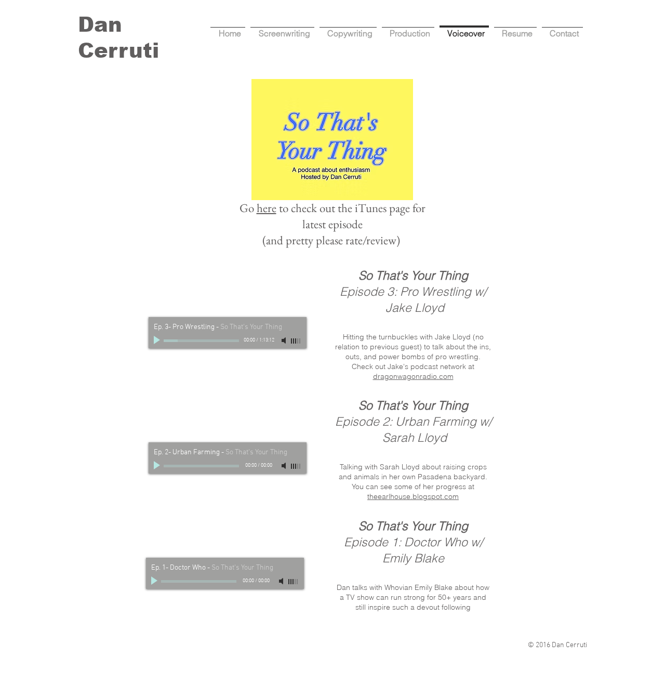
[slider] (296, 341)
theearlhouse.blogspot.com (413, 496)
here (266, 208)
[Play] (158, 340)
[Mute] (285, 340)
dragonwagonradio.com (413, 376)
